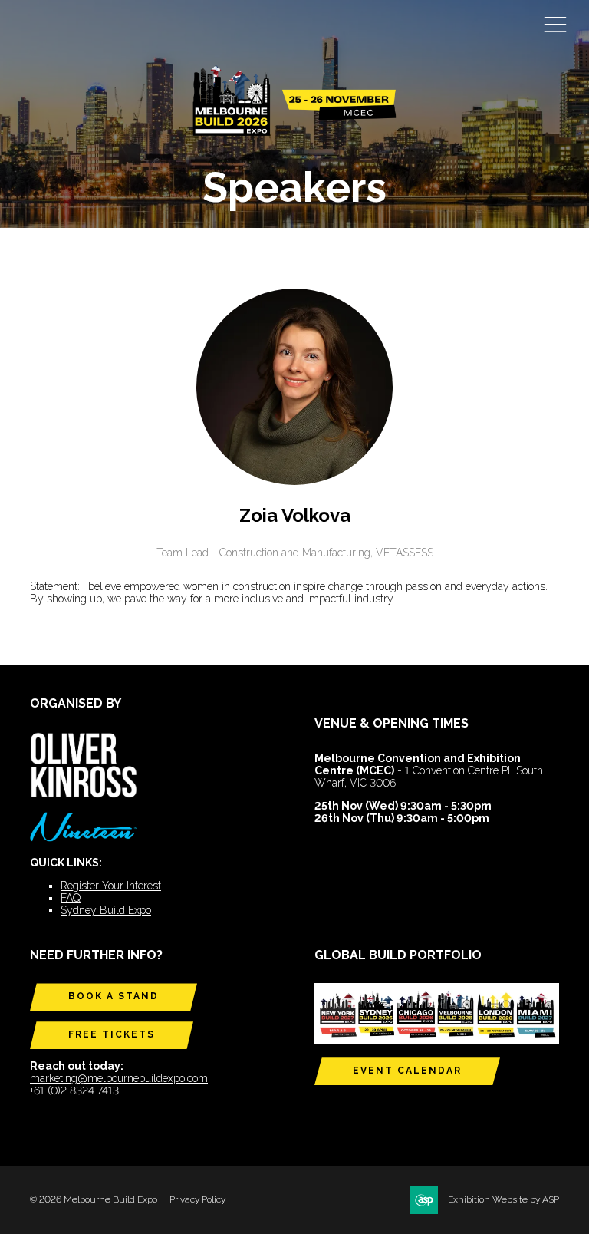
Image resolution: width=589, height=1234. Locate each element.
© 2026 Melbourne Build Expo (93, 1199)
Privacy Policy (197, 1199)
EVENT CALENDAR (407, 1070)
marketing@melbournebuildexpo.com (119, 1078)
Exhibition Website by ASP (503, 1199)
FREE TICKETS (111, 1034)
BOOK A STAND (113, 996)
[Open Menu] (555, 24)
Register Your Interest (111, 885)
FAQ (71, 898)
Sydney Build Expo (106, 910)
